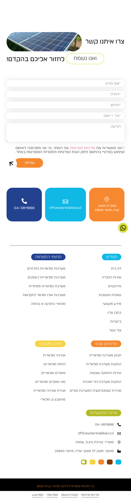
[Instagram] (110, 462)
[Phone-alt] (84, 462)
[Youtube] (101, 462)
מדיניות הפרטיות (82, 148)
